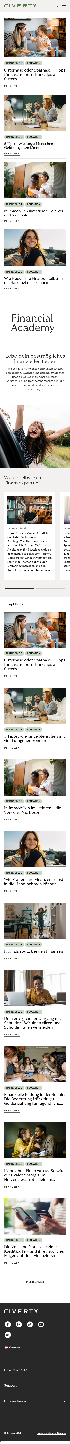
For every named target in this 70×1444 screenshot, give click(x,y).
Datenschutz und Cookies (51, 1433)
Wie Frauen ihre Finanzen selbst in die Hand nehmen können (33, 281)
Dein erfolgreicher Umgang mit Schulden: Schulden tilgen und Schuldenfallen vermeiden (32, 1023)
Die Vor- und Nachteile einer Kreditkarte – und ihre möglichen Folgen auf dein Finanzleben (35, 1251)
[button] (19, 588)
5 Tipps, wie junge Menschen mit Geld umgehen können (32, 146)
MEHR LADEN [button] (35, 1282)
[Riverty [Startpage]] (20, 6)
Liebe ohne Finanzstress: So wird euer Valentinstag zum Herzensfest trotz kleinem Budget (34, 1175)
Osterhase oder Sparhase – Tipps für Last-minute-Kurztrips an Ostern (34, 74)
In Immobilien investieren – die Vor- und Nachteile (34, 213)
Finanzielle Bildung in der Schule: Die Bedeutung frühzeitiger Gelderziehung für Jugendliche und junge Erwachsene (34, 1099)
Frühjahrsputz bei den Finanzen (33, 951)
